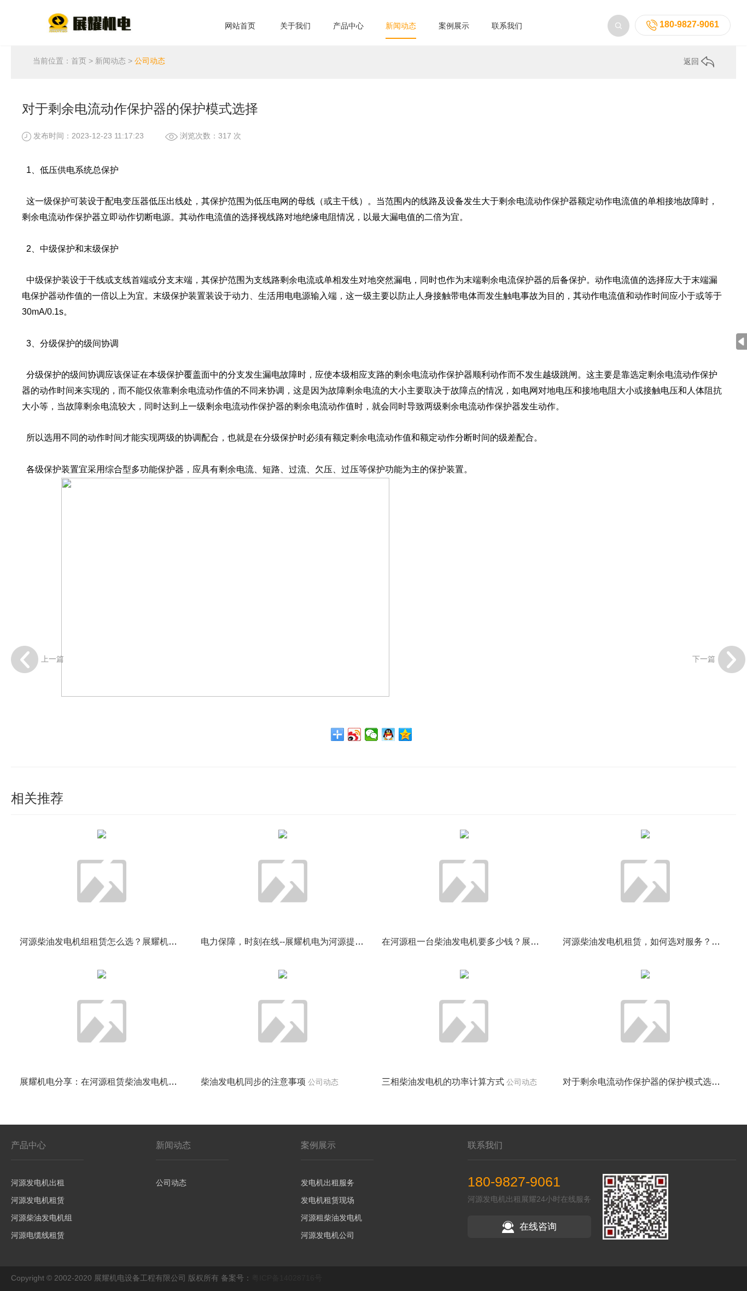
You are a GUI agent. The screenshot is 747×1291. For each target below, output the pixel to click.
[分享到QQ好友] (388, 734)
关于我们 (295, 25)
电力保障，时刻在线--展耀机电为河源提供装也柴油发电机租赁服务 (330, 941)
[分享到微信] (371, 734)
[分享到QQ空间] (405, 734)
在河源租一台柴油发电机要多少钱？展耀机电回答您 (482, 941)
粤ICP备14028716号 (287, 1277)
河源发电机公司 (327, 1235)
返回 (692, 61)
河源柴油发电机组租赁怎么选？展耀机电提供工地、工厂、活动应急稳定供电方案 (177, 941)
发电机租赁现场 (327, 1200)
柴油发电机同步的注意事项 (253, 1081)
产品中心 (348, 25)
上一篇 (52, 658)
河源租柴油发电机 (331, 1217)
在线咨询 (538, 1226)
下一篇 (703, 658)
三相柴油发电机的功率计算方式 (443, 1081)
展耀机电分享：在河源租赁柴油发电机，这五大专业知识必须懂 (142, 1081)
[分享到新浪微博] (354, 734)
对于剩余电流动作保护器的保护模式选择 (641, 1081)
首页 (78, 60)
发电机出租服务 (327, 1182)
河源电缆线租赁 (38, 1235)
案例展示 (454, 25)
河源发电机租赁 (38, 1200)
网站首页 (240, 25)
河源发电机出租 (38, 1182)
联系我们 (507, 25)
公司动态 (150, 60)
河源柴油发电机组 (41, 1217)
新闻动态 (401, 25)
